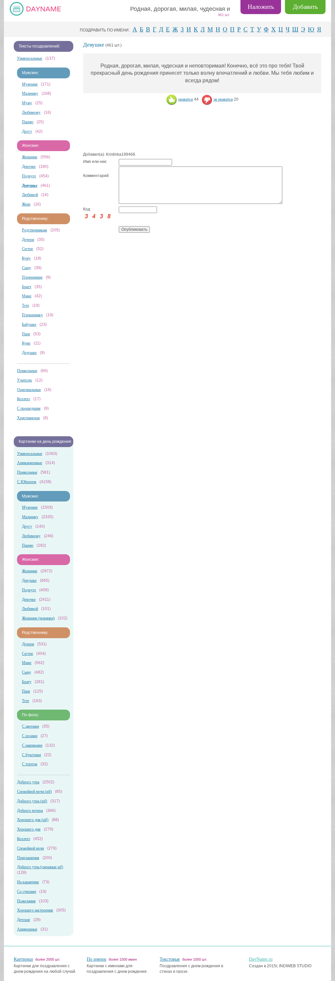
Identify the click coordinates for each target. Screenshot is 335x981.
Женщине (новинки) (38, 618)
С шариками (32, 745)
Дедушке (29, 352)
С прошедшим (29, 408)
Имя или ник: (95, 161)
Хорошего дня (29, 829)
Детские (23, 919)
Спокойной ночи (30, 848)
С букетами (31, 755)
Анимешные (27, 929)
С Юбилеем (26, 482)
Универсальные (29, 58)
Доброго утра (28, 782)
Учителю (24, 380)
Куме (26, 343)
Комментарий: (96, 175)
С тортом (29, 764)
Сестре (27, 248)
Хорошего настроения (35, 910)
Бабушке (29, 324)
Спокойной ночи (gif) (34, 791)
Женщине (29, 157)
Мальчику (30, 93)
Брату (26, 286)
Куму (26, 258)
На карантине (28, 882)
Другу (27, 131)
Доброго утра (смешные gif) (40, 867)
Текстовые (170, 959)
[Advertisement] (202, 129)
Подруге (29, 176)
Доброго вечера (30, 810)
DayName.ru (261, 959)
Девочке (29, 166)
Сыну (26, 267)
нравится (185, 99)
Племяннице (32, 277)
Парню (27, 122)
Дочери (28, 239)
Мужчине (30, 84)
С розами (29, 736)
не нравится (223, 99)
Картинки (23, 959)
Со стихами (26, 891)
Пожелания (26, 901)
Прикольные (27, 370)
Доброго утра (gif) (32, 801)
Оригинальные (29, 389)
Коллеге (23, 399)
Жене (26, 204)
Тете (25, 305)
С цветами (30, 726)
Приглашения (28, 857)
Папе (26, 334)
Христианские (28, 418)
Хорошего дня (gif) (32, 819)
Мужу (27, 103)
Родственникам (34, 230)
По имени (96, 959)
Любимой (30, 194)
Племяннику (32, 315)
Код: (87, 209)
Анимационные (29, 463)
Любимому (31, 112)
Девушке (29, 580)
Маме (26, 296)
